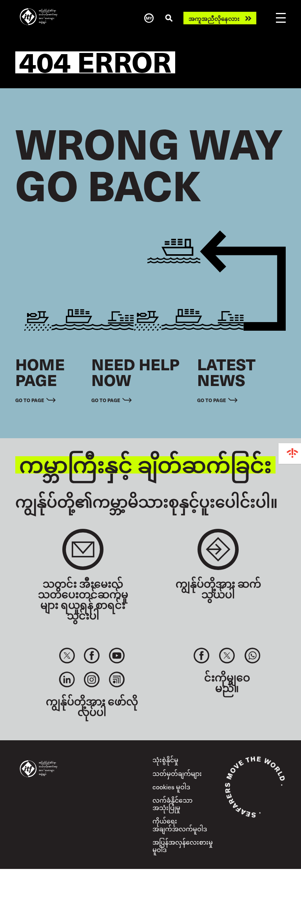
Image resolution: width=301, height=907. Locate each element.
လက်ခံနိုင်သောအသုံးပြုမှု (172, 803)
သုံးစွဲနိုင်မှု (165, 759)
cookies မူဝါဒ (171, 786)
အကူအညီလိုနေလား (214, 18)
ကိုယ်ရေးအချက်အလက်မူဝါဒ (179, 824)
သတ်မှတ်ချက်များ (177, 773)
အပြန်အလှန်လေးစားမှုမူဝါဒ (182, 845)
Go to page (29, 400)
